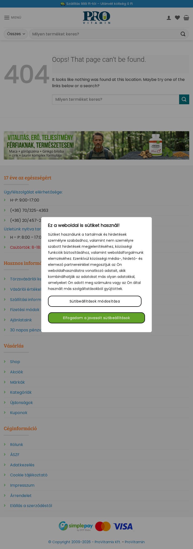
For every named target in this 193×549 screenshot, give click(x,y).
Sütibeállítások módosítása (95, 301)
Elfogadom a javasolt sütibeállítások (96, 317)
